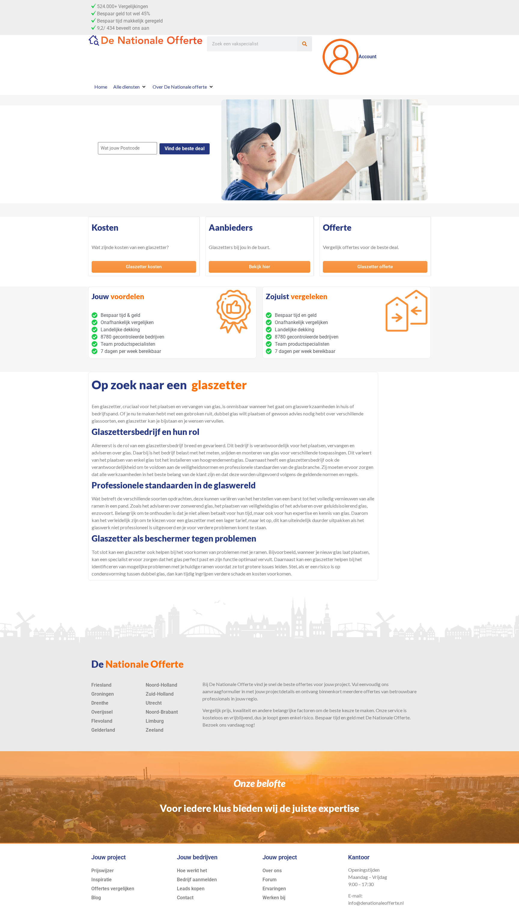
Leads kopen (191, 888)
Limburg (155, 721)
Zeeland (154, 730)
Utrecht (154, 703)
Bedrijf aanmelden (197, 879)
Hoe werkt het (192, 870)
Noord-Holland (161, 685)
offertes (304, 684)
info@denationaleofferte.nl (376, 903)
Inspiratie (101, 879)
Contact (185, 897)
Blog (96, 897)
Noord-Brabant (162, 712)
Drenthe (99, 703)
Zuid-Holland (160, 694)
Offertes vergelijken (112, 888)
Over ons (272, 870)
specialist (118, 559)
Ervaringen (274, 888)
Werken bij (274, 897)
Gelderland (103, 730)
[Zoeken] (304, 43)
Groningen (102, 694)
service (395, 710)
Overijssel (102, 712)
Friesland (101, 685)
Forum (270, 879)
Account (367, 56)
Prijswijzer (102, 870)
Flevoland (101, 721)
